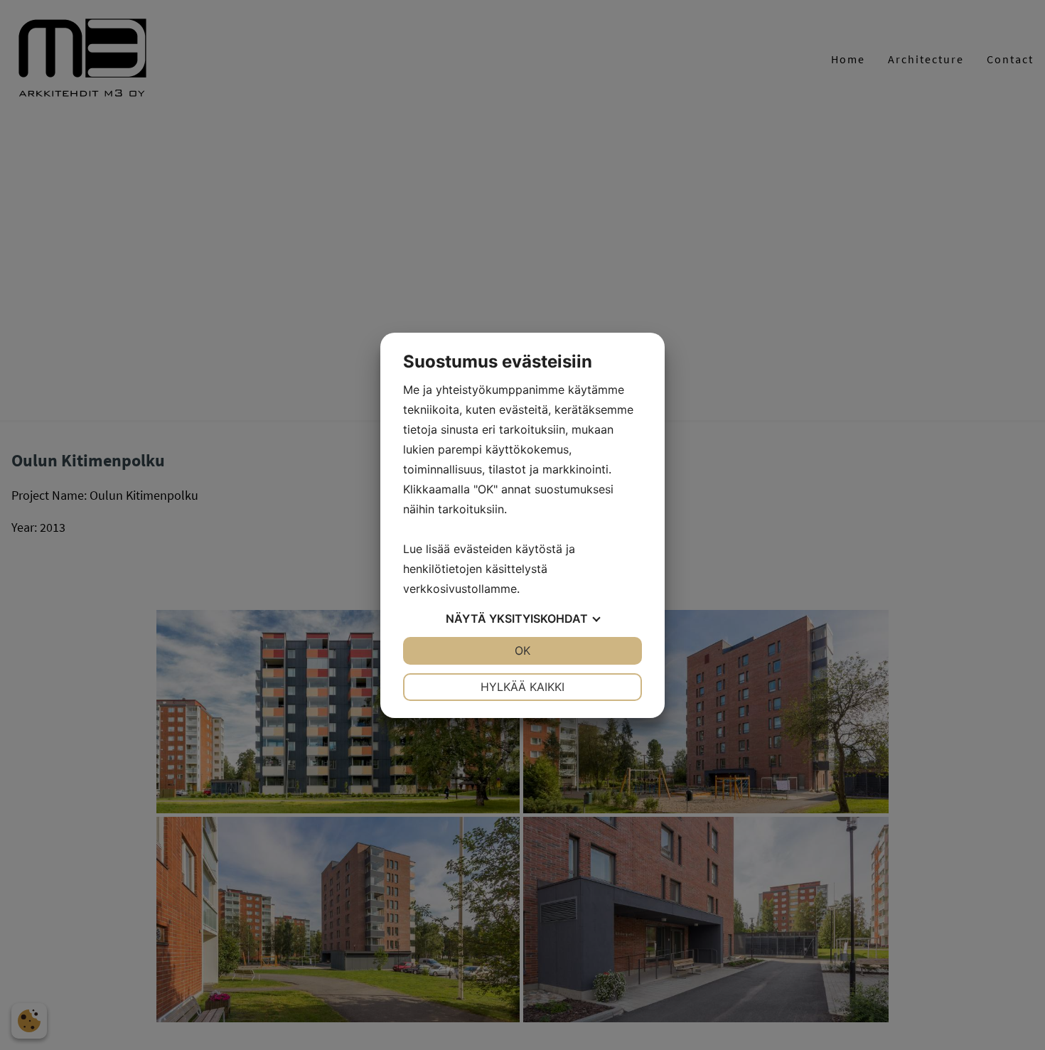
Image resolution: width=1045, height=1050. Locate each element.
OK (522, 650)
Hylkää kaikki (522, 687)
